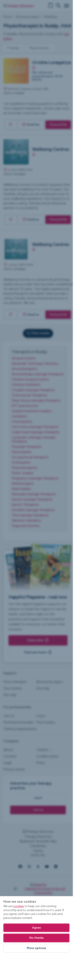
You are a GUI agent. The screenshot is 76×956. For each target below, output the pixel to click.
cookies (18, 906)
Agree (36, 927)
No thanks (36, 938)
